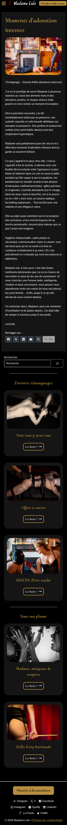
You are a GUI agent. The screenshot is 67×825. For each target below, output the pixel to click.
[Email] (31, 339)
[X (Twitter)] (16, 339)
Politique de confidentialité (47, 820)
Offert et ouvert (33, 507)
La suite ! (33, 447)
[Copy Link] (38, 339)
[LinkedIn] (23, 339)
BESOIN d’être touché (33, 580)
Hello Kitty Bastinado (33, 747)
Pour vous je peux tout (33, 435)
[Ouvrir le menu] (4, 3)
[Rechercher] (57, 363)
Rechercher (10, 357)
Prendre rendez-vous (52, 3)
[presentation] (33, 411)
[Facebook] (8, 339)
